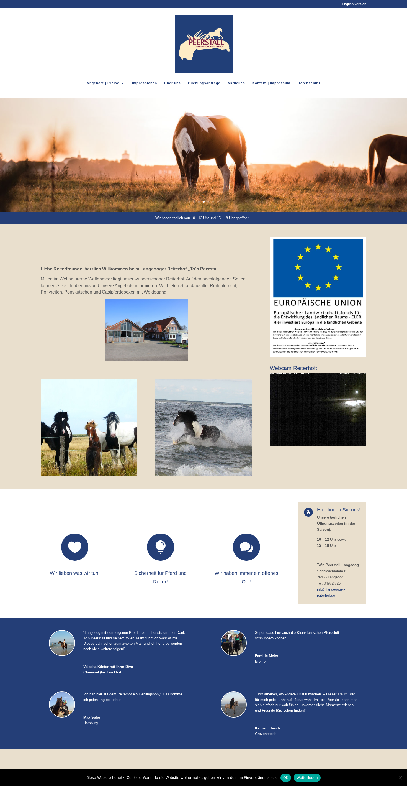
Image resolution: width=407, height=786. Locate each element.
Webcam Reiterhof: (293, 368)
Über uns (172, 83)
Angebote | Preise (103, 83)
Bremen (261, 661)
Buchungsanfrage (204, 83)
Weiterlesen (307, 777)
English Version (354, 4)
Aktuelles (236, 83)
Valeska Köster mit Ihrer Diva (108, 667)
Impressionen (144, 83)
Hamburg (90, 723)
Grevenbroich (265, 734)
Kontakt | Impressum (271, 83)
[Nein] (400, 777)
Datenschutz (309, 83)
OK (285, 777)
